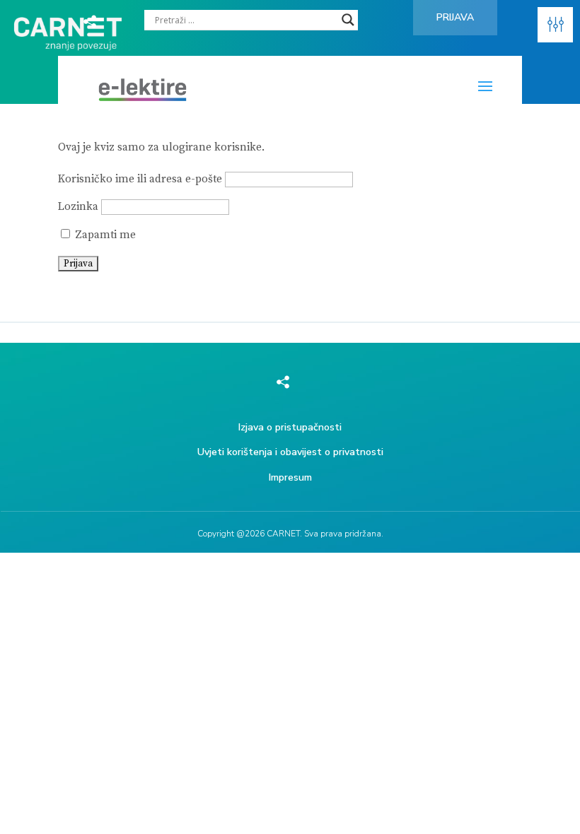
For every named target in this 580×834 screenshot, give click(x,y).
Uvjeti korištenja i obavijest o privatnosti (290, 452)
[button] (555, 24)
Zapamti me (104, 235)
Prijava (455, 17)
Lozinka (78, 206)
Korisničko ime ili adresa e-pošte (140, 179)
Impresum (290, 477)
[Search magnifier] (348, 20)
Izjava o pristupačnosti (290, 427)
